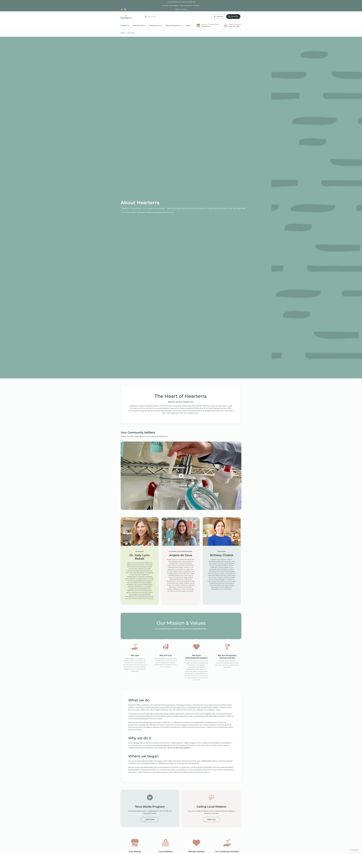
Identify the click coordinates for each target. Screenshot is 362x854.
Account (220, 16)
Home (123, 33)
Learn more (149, 819)
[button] (233, 16)
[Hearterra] (126, 16)
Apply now (211, 819)
